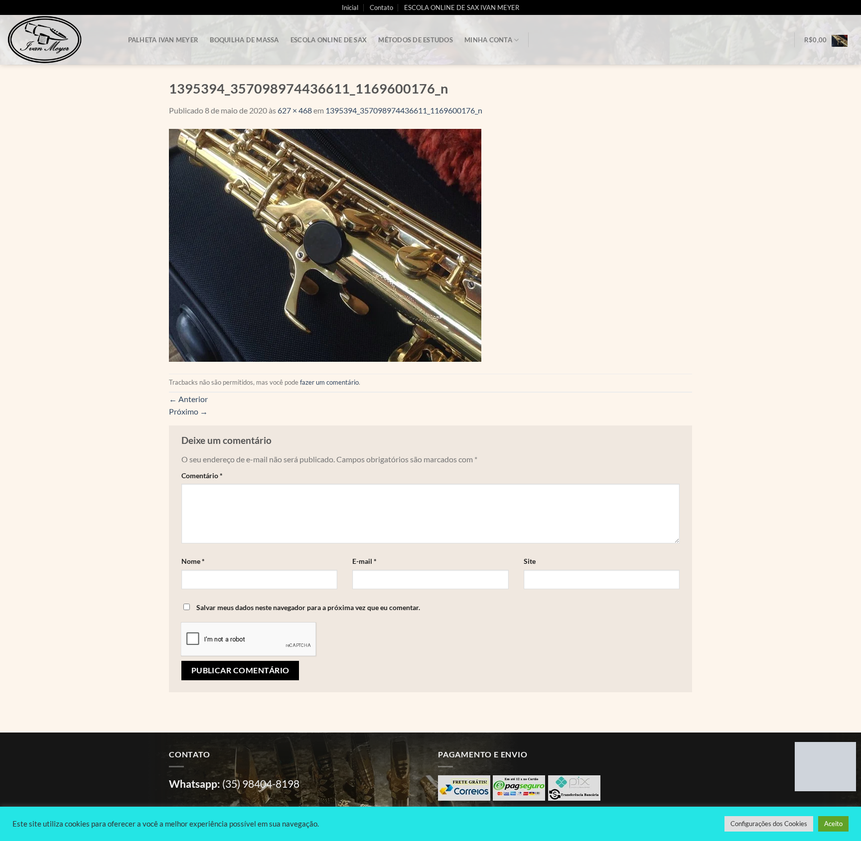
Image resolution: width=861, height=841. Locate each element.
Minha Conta (488, 40)
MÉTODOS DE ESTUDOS (415, 40)
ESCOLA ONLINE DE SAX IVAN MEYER (461, 7)
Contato (381, 7)
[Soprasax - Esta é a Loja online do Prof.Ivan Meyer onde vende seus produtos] (57, 40)
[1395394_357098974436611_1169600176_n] (325, 244)
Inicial (350, 7)
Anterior (188, 399)
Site (530, 561)
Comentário (202, 475)
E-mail (364, 561)
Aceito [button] (833, 824)
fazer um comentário (329, 382)
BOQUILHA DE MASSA (244, 40)
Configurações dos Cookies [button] (768, 824)
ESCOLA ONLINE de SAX (328, 40)
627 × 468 (295, 110)
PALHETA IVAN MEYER (163, 40)
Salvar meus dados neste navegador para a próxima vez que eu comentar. (308, 607)
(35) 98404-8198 (260, 783)
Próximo (188, 411)
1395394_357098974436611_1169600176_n (403, 110)
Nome (193, 561)
